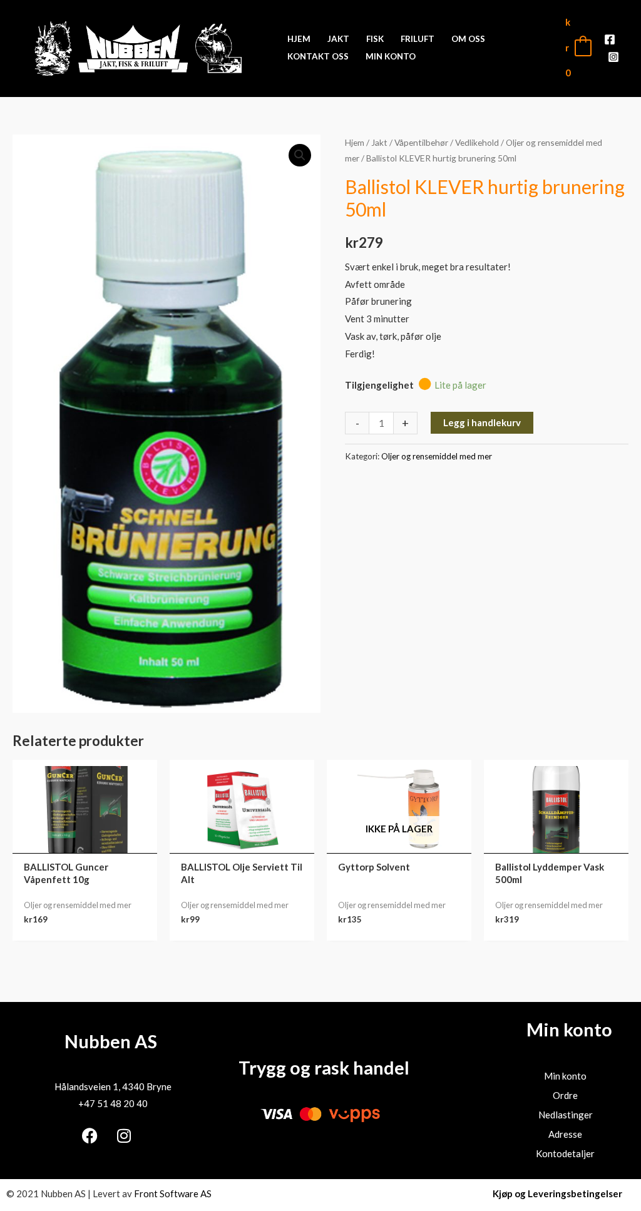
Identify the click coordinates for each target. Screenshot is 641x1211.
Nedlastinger (565, 1114)
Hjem (354, 142)
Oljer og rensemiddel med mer (436, 456)
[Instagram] (613, 57)
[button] (300, 155)
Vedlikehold (477, 142)
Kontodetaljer (565, 1153)
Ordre (565, 1095)
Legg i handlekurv (482, 422)
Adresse (565, 1134)
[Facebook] (609, 39)
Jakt (379, 142)
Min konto (565, 1075)
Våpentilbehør (421, 142)
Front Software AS (173, 1193)
